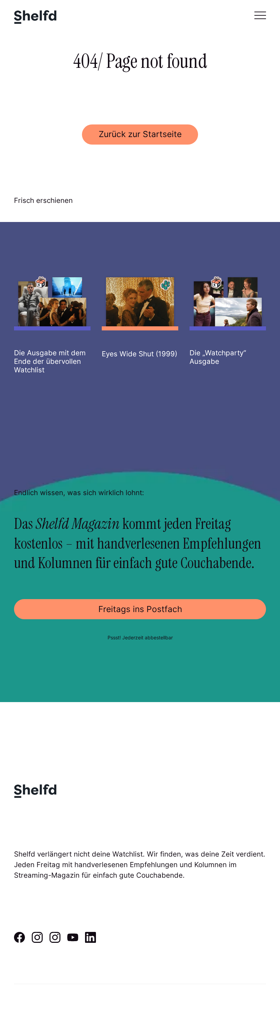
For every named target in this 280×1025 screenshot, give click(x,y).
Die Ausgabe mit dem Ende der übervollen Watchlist (50, 361)
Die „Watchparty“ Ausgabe (218, 357)
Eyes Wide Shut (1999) (139, 354)
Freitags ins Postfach (140, 609)
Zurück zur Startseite (140, 134)
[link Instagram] (37, 940)
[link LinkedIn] (90, 940)
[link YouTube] (72, 940)
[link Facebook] (19, 940)
